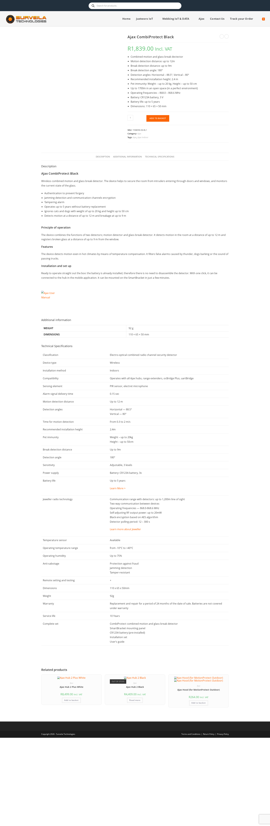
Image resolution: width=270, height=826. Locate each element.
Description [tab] (103, 156)
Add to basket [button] (71, 700)
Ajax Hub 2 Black (135, 686)
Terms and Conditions (190, 734)
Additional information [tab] (127, 156)
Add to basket (158, 118)
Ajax (139, 133)
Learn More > (117, 488)
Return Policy (208, 734)
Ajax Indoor (143, 137)
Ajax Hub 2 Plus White (71, 686)
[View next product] (226, 36)
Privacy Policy (223, 734)
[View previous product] (222, 36)
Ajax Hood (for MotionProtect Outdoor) (198, 689)
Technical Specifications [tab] (159, 156)
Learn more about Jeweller (125, 529)
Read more (134, 700)
